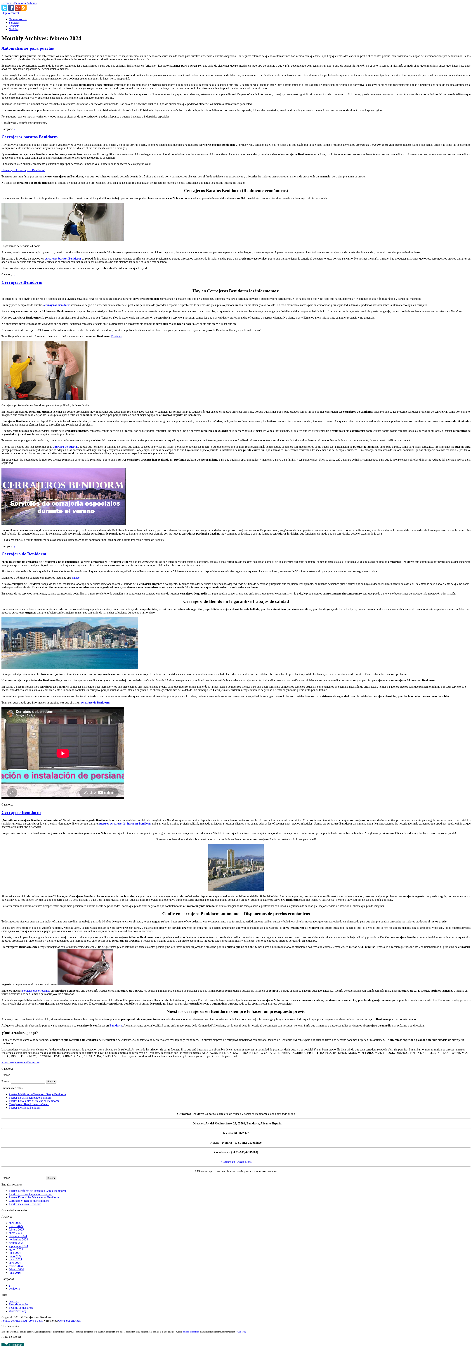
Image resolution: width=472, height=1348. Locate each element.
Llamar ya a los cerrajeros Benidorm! (23, 170)
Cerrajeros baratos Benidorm (29, 136)
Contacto (14, 25)
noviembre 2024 (18, 1239)
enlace (75, 577)
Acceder (14, 1301)
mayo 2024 (15, 1259)
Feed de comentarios (21, 1307)
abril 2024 (15, 1262)
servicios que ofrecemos (36, 990)
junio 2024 (15, 1256)
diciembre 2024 (18, 1236)
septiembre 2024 (18, 1246)
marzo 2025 (16, 1226)
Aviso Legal (36, 1320)
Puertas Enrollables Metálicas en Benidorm (34, 1100)
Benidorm (116, 1025)
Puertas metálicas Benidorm (25, 1107)
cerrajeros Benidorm (57, 305)
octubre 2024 (16, 1242)
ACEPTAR (241, 1331)
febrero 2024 (16, 1269)
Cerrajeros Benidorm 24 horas (19, 3)
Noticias (13, 29)
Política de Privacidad (14, 1320)
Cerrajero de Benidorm (23, 554)
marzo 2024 (16, 1266)
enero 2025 (15, 1232)
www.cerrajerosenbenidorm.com (20, 1062)
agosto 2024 (16, 1249)
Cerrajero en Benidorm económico (29, 1104)
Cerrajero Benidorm (21, 812)
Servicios (14, 22)
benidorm (14, 1288)
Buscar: (5, 1081)
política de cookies (191, 1331)
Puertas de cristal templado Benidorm (30, 1097)
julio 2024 (15, 1252)
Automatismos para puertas (27, 48)
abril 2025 (15, 1222)
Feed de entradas (18, 1304)
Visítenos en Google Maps (236, 1161)
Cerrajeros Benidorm (21, 282)
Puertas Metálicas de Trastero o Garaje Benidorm (37, 1094)
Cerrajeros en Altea (69, 1320)
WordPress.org (17, 1311)
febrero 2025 (16, 1229)
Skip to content (10, 13)
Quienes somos (18, 19)
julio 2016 (15, 1272)
